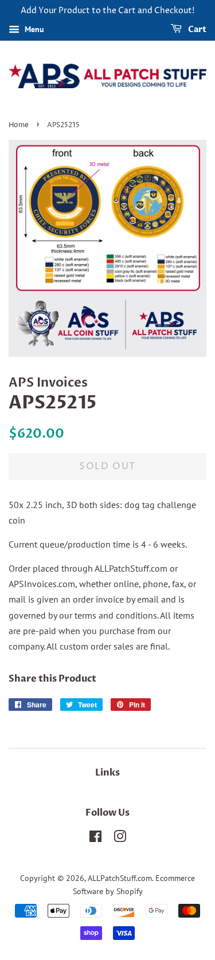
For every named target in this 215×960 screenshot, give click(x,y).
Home (19, 125)
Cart (196, 29)
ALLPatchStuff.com (120, 878)
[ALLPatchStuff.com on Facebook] (95, 838)
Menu (33, 29)
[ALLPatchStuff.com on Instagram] (120, 838)
